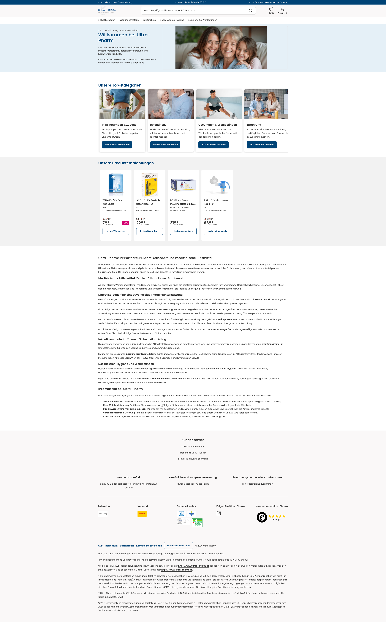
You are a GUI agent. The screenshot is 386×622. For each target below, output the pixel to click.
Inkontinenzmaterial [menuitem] (129, 19)
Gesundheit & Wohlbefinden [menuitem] (202, 19)
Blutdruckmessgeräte (219, 329)
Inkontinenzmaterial (272, 344)
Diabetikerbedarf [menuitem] (106, 19)
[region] (193, 120)
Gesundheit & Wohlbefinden (152, 379)
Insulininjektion (114, 319)
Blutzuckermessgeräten (222, 310)
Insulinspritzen (224, 319)
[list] (193, 204)
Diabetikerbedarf (261, 300)
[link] (178, 545)
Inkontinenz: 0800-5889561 (193, 452)
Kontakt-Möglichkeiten (149, 545)
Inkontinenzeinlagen (136, 354)
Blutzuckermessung (162, 310)
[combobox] (198, 10)
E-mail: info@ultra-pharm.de (193, 458)
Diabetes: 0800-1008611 (193, 446)
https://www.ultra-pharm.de (193, 566)
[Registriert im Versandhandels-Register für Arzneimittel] (197, 523)
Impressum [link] (111, 545)
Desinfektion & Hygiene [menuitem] (172, 19)
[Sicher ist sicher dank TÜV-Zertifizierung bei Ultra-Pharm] (181, 514)
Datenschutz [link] (127, 545)
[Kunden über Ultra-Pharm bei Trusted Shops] (272, 517)
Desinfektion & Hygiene (223, 369)
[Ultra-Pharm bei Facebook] (218, 513)
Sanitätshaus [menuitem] (149, 19)
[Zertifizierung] (183, 521)
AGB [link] (100, 545)
